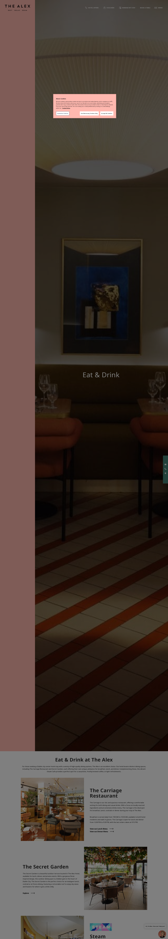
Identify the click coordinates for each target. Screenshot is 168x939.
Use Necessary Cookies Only (89, 113)
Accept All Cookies (106, 113)
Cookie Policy (66, 108)
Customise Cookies (62, 113)
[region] (84, 106)
